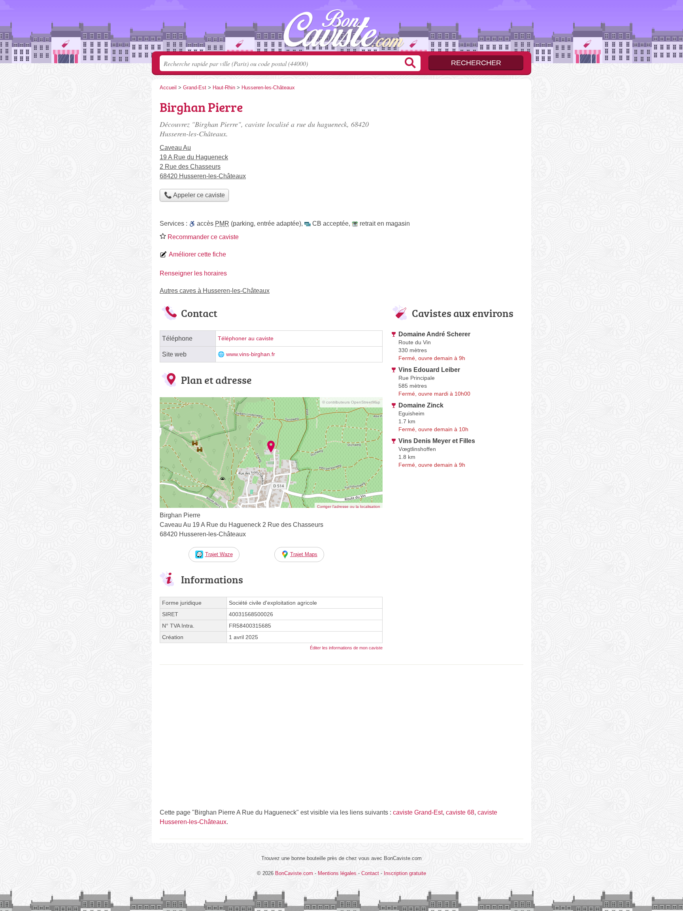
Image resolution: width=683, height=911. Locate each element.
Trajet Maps (303, 554)
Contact (370, 873)
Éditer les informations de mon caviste (346, 647)
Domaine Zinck (420, 405)
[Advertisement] (457, 536)
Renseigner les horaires (193, 273)
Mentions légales (337, 873)
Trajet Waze (219, 554)
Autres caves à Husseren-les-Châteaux (215, 290)
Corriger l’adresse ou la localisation (348, 506)
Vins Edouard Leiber (429, 369)
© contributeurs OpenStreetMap (351, 402)
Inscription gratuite (405, 873)
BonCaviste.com (341, 28)
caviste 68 (460, 812)
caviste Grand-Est (418, 812)
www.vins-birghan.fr (250, 354)
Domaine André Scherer (434, 334)
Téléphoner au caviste (246, 338)
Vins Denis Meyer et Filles (436, 441)
